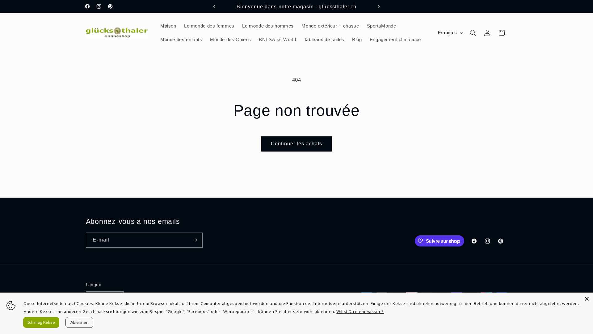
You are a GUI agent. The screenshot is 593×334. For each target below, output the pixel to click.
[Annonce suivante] (379, 6)
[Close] (587, 299)
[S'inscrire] (195, 240)
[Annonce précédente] (214, 6)
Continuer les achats (296, 143)
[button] (473, 33)
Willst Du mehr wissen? (360, 311)
